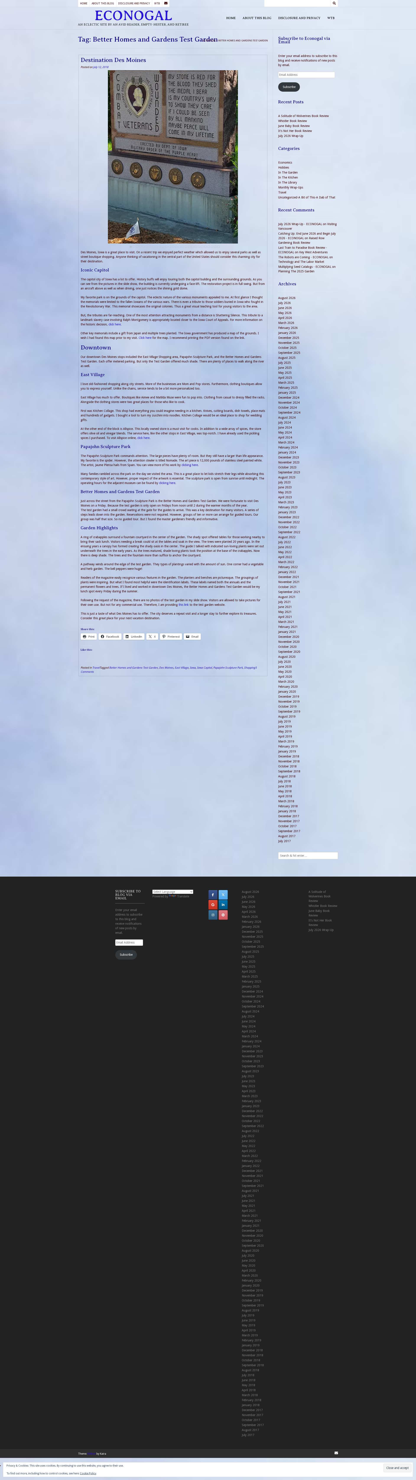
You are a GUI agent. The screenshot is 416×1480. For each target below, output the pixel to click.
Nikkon (92, 1453)
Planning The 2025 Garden (296, 271)
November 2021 (289, 582)
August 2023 (287, 477)
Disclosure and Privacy (134, 3)
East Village (181, 667)
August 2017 (287, 836)
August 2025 (287, 357)
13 (170, 247)
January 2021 (287, 632)
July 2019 (284, 721)
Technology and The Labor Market (301, 261)
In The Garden (288, 172)
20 (192, 247)
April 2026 (285, 318)
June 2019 (285, 726)
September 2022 (289, 532)
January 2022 (287, 572)
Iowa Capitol (204, 667)
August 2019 (287, 716)
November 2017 (289, 821)
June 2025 (285, 367)
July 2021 (284, 602)
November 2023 (289, 462)
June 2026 (285, 308)
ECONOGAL (133, 16)
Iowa (193, 667)
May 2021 (285, 612)
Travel (96, 667)
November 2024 (289, 402)
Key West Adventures (313, 252)
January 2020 (287, 691)
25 (209, 247)
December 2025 (288, 338)
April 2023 (285, 497)
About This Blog (103, 3)
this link (184, 604)
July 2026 (284, 303)
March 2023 (286, 502)
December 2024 (288, 397)
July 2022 (284, 542)
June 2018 (285, 786)
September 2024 (289, 412)
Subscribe (289, 87)
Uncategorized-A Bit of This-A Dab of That (306, 197)
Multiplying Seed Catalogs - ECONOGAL (304, 266)
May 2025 (285, 372)
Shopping (249, 667)
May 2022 (285, 552)
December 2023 (288, 457)
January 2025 (287, 392)
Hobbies (283, 167)
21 (196, 247)
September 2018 (289, 771)
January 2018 (287, 811)
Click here (145, 338)
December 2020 (288, 636)
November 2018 (289, 761)
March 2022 (286, 562)
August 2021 (287, 597)
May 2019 (285, 731)
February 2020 (288, 686)
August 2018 (287, 776)
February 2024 (288, 447)
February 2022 (288, 567)
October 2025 (287, 347)
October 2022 (287, 527)
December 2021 (288, 577)
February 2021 (288, 627)
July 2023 (284, 482)
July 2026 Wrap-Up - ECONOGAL (300, 224)
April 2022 (285, 557)
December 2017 (288, 816)
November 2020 (289, 641)
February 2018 (288, 806)
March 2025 (286, 382)
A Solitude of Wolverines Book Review (303, 116)
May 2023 (285, 492)
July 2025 (284, 362)
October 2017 (287, 826)
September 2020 (289, 651)
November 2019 (289, 701)
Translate (183, 896)
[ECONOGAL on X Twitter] (223, 895)
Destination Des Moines (113, 60)
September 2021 (289, 592)
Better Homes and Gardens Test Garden (133, 667)
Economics (285, 162)
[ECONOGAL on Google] (213, 905)
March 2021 (286, 622)
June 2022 (285, 547)
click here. (115, 324)
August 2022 (287, 537)
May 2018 (285, 791)
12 (166, 247)
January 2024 (287, 452)
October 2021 (287, 587)
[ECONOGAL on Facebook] (213, 895)
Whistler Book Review (292, 121)
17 (183, 247)
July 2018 (284, 781)
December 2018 (288, 756)
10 (160, 247)
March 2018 (286, 801)
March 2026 (286, 323)
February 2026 (288, 328)
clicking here (190, 465)
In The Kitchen (288, 177)
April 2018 (285, 796)
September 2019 (289, 711)
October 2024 (287, 407)
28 (218, 247)
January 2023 (287, 512)
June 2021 (285, 607)
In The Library (287, 182)
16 (179, 247)
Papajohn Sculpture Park (228, 667)
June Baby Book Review (294, 126)
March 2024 (286, 442)
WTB (157, 3)
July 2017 (284, 841)
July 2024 (284, 422)
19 (189, 247)
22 (199, 247)
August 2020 (287, 656)
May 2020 (285, 671)
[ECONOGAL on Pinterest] (223, 915)
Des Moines (166, 667)
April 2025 (285, 377)
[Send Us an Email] (165, 3)
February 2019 (288, 746)
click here (143, 438)
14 (173, 247)
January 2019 (287, 751)
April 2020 (285, 676)
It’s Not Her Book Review (295, 131)
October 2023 (287, 467)
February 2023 (288, 507)
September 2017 (289, 831)
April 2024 (285, 437)
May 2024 (285, 432)
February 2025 (288, 387)
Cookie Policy (88, 1473)
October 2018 (287, 766)
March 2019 (286, 741)
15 (176, 247)
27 (215, 247)
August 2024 (287, 417)
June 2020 (285, 666)
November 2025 (289, 342)
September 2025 (289, 352)
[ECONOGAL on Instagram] (213, 915)
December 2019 (288, 696)
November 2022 (289, 522)
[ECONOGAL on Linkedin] (223, 905)
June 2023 (285, 487)
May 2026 (285, 313)
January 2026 (287, 333)
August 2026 (287, 298)
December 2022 (288, 517)
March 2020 (286, 681)
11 (163, 247)
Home (83, 3)
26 (212, 247)
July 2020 (284, 661)
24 (205, 247)
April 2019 (285, 736)
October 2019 (287, 706)
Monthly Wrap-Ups (290, 187)
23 (202, 247)
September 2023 (289, 472)
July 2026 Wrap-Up (290, 136)
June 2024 (285, 427)
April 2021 (285, 617)
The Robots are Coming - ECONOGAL (303, 257)
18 (186, 247)
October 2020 (287, 646)
